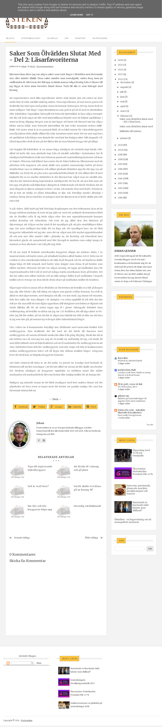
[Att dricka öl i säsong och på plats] (63, 473)
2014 (120, 178)
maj (122, 101)
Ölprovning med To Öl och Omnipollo (141, 453)
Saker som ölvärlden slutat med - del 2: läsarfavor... (136, 120)
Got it (89, 15)
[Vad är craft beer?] (17, 492)
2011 (120, 193)
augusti (124, 87)
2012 (120, 188)
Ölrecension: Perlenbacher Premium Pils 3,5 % (143, 471)
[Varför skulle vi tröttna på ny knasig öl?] (63, 492)
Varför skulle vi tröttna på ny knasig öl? (87, 488)
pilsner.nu (123, 396)
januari (124, 138)
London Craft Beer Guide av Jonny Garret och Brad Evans (134, 373)
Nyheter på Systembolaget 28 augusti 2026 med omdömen (132, 399)
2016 (120, 169)
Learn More (76, 15)
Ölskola (52, 38)
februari (124, 116)
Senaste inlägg (22, 537)
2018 (120, 159)
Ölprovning (100, 38)
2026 (120, 60)
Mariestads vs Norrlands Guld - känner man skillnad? (141, 506)
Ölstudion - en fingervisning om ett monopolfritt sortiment (132, 521)
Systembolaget (30, 38)
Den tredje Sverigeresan (129, 415)
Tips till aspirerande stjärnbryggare (40, 468)
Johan (23, 66)
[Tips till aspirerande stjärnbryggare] (17, 473)
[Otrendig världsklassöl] (63, 512)
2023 (120, 74)
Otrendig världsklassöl (87, 506)
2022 (120, 79)
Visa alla (150, 425)
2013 (120, 183)
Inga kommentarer (45, 66)
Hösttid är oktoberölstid (130, 360)
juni (122, 96)
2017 (120, 164)
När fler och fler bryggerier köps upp (40, 508)
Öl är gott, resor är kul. (130, 384)
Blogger (32, 656)
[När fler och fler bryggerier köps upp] (17, 512)
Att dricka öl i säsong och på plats (86, 468)
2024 (120, 69)
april (122, 106)
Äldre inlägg (91, 537)
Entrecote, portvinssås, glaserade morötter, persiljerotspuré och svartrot (138, 489)
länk (33, 78)
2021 (120, 145)
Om (66, 38)
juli (121, 92)
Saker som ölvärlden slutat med (136, 126)
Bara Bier (123, 358)
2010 (120, 197)
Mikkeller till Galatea (130, 131)
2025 (120, 65)
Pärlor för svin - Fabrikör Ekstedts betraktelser (131, 411)
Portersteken (26, 720)
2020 (120, 150)
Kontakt (80, 38)
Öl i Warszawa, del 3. (128, 387)
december (125, 82)
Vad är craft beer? (38, 486)
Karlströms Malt (127, 370)
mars (123, 111)
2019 (120, 154)
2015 (120, 173)
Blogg (10, 38)
